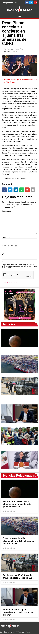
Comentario (7, 211)
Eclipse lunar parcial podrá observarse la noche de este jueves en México (17, 504)
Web (4, 254)
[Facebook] (27, 2)
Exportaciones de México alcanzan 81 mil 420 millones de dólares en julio (18, 541)
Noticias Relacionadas (19, 475)
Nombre (6, 237)
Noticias (9, 324)
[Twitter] (31, 2)
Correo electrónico (10, 246)
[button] (19, 15)
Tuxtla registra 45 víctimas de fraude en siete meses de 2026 (18, 576)
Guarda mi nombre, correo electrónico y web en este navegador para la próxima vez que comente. (19, 266)
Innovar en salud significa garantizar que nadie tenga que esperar (18, 612)
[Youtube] (35, 2)
